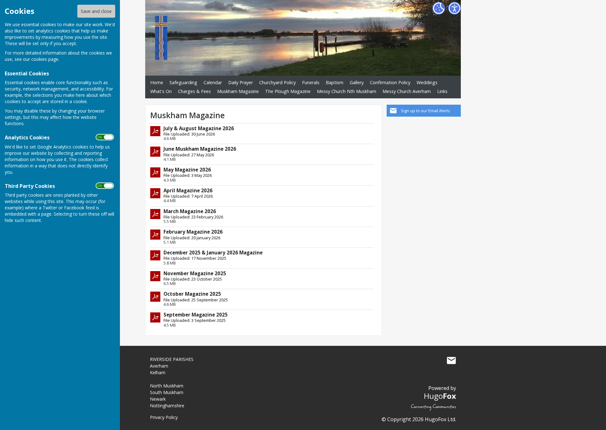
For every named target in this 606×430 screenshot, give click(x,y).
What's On (161, 91)
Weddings (427, 82)
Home (156, 82)
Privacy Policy (164, 417)
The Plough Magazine (288, 91)
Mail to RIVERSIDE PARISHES (451, 360)
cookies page (44, 59)
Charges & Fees (194, 91)
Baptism (334, 82)
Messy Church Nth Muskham (346, 91)
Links (442, 91)
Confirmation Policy (390, 82)
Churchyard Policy (277, 82)
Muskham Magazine (238, 91)
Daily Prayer (240, 82)
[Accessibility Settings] (454, 8)
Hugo (440, 396)
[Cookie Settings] (438, 8)
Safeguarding (183, 82)
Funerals (310, 82)
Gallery (357, 82)
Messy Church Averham (407, 91)
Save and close (96, 11)
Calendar (213, 82)
